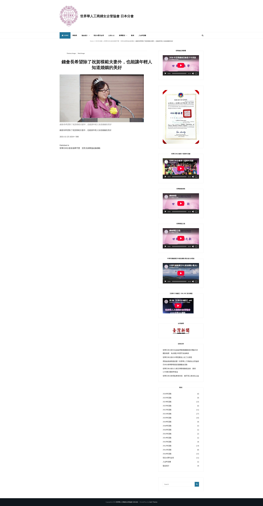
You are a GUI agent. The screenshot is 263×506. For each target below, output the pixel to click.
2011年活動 (167, 450)
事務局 (75, 35)
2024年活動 (167, 402)
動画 (132, 35)
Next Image (81, 53)
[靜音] (193, 73)
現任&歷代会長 (99, 35)
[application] (181, 65)
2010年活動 (167, 454)
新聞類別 (122, 35)
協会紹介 (85, 35)
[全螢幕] (196, 73)
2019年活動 (167, 422)
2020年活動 (167, 418)
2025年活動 (167, 398)
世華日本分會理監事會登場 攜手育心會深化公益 (181, 376)
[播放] (165, 73)
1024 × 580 (74, 136)
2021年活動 (98, 41)
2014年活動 (167, 438)
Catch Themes (153, 502)
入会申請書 (142, 35)
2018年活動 (167, 426)
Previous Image (71, 53)
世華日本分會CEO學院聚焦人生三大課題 (177, 357)
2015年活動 (167, 434)
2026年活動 (167, 394)
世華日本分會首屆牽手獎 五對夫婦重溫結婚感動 (119, 41)
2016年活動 (167, 430)
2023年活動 (167, 406)
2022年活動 (167, 410)
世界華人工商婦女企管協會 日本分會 (107, 16)
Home (66, 35)
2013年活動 (167, 442)
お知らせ (111, 35)
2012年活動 (167, 446)
